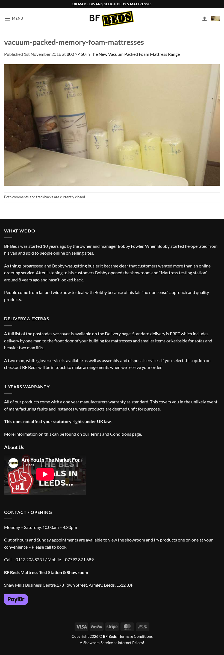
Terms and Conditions (110, 433)
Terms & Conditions (136, 636)
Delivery (113, 333)
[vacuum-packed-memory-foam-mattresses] (112, 124)
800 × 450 (76, 54)
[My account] (204, 19)
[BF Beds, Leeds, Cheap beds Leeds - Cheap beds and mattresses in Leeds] (112, 19)
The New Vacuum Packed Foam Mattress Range (135, 54)
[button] (13, 18)
